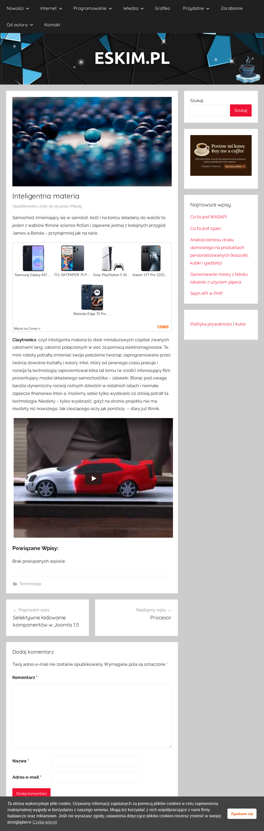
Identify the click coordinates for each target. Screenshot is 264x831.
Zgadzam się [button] (242, 814)
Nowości (15, 8)
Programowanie (89, 8)
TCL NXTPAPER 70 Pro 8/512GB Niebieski (72, 275)
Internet (48, 8)
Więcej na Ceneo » (27, 328)
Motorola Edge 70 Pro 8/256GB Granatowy (92, 314)
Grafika (162, 8)
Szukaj (196, 100)
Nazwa (20, 760)
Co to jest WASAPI (208, 216)
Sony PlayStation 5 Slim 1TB (111, 275)
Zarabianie (232, 8)
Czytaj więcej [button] (44, 822)
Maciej (76, 206)
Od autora (17, 24)
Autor (240, 324)
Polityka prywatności (211, 324)
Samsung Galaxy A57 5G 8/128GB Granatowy (33, 275)
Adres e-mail (27, 777)
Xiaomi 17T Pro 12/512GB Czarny (150, 275)
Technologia (30, 583)
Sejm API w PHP (206, 293)
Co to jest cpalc (205, 228)
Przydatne (193, 8)
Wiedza (130, 8)
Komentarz (25, 677)
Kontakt (52, 24)
